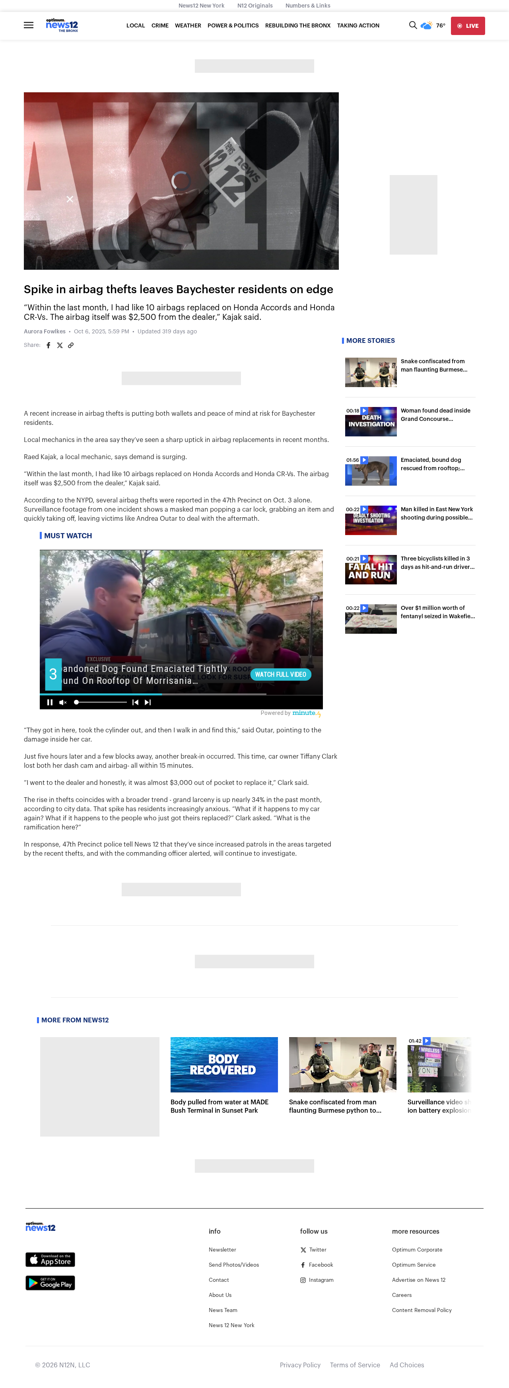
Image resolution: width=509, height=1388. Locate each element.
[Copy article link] (71, 345)
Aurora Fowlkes (45, 332)
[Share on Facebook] (48, 345)
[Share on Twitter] (59, 345)
